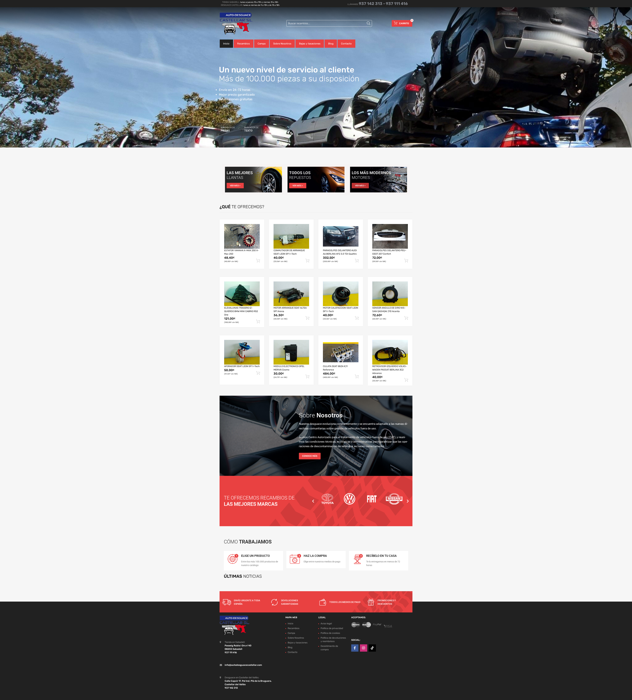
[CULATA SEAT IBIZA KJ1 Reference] (340, 352)
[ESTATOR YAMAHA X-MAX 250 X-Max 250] (242, 236)
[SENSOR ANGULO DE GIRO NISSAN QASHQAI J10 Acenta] (390, 294)
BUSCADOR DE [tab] (228, 129)
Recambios (243, 43)
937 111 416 (397, 3)
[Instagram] (363, 648)
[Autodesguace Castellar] (234, 23)
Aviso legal (326, 623)
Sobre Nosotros (282, 43)
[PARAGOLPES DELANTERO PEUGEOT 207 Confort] (390, 236)
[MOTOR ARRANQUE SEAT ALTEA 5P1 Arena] (291, 294)
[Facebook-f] (354, 648)
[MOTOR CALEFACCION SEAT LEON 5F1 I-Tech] (340, 294)
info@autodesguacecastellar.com (243, 665)
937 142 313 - (372, 3)
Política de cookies (330, 633)
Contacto (346, 43)
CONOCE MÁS (309, 456)
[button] (313, 501)
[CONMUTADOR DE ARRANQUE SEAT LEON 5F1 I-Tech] (291, 236)
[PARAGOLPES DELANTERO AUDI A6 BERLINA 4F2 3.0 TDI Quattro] (340, 236)
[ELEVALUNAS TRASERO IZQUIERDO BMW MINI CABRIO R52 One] (242, 294)
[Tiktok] (372, 648)
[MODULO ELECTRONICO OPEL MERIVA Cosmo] (291, 352)
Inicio (226, 43)
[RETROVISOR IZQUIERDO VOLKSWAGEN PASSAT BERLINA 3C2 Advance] (390, 352)
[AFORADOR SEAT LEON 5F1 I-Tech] (242, 352)
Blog (330, 43)
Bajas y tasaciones (309, 43)
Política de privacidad (332, 628)
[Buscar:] (329, 23)
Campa (261, 43)
